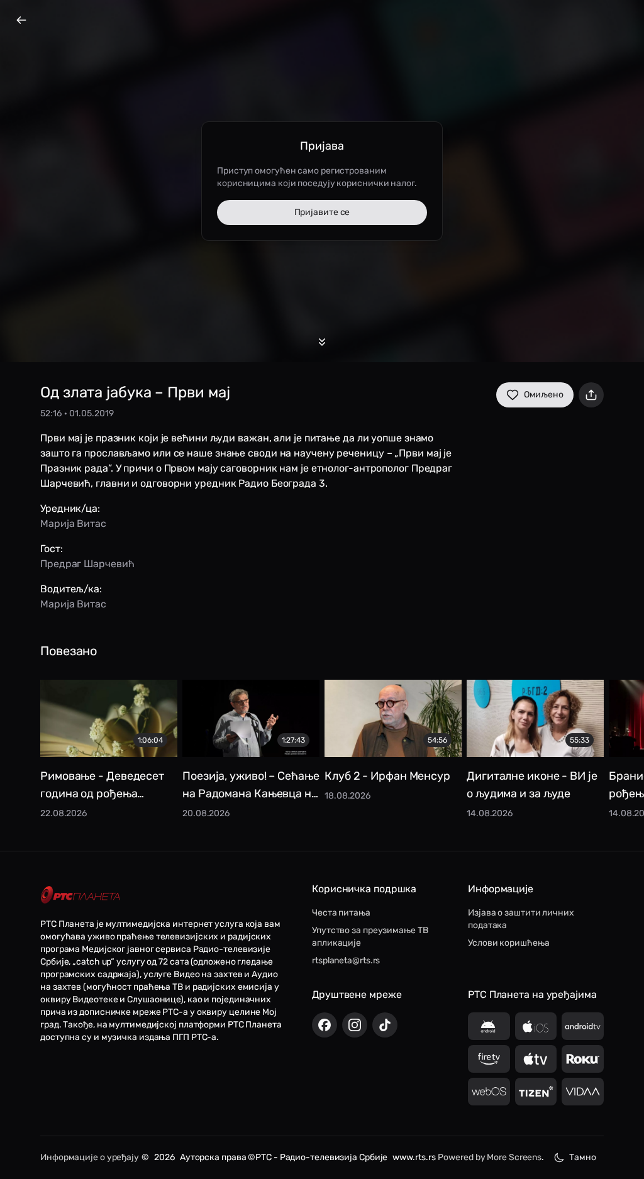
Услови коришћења (508, 943)
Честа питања (341, 912)
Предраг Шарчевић (87, 564)
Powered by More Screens (489, 1157)
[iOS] (536, 1026)
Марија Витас (73, 523)
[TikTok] (384, 1025)
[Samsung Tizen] (536, 1091)
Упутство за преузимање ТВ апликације (370, 936)
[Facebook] (324, 1025)
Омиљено (544, 394)
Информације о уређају (89, 1157)
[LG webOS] (489, 1091)
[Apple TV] (536, 1059)
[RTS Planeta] (80, 895)
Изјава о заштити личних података (521, 919)
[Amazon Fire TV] (489, 1059)
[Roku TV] (583, 1059)
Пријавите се (322, 212)
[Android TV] (583, 1026)
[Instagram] (354, 1025)
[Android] (489, 1026)
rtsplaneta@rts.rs (346, 960)
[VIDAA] (583, 1091)
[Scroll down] (322, 342)
